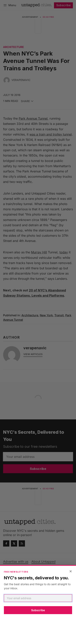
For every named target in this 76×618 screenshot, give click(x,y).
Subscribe (38, 610)
